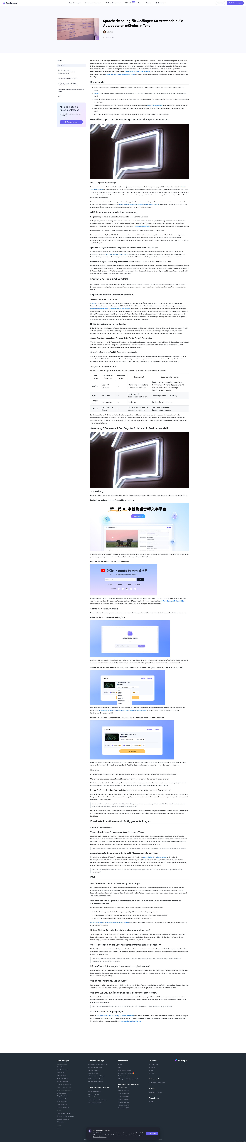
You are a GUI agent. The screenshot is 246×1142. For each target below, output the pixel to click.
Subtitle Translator (62, 1104)
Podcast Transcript (93, 1073)
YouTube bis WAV (123, 1096)
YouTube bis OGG (123, 1108)
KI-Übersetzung (61, 1093)
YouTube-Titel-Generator (95, 1067)
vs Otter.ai (152, 1067)
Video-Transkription (63, 1081)
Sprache (160, 3)
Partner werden (123, 1076)
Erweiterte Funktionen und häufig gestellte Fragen (71, 90)
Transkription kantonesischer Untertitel (137, 71)
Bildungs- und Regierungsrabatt (128, 1079)
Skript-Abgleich (61, 1075)
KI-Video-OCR (61, 1073)
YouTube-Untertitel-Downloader (97, 1064)
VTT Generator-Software (95, 1079)
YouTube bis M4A (123, 1093)
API (58, 1128)
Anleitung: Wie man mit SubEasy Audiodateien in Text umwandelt (67, 84)
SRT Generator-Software (95, 1082)
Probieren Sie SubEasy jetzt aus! (131, 1021)
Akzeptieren (152, 1133)
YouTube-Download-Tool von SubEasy (173, 601)
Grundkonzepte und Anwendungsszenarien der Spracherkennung (66, 71)
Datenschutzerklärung (99, 1137)
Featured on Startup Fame (157, 1082)
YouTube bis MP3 (123, 1091)
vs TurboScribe (153, 1064)
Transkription (61, 1067)
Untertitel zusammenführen (96, 1076)
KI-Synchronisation (62, 1096)
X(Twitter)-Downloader (95, 1097)
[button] (161, 3)
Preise (148, 3)
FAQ (59, 96)
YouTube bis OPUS (124, 1105)
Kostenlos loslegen (235, 3)
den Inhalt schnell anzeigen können (117, 254)
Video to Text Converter (64, 1087)
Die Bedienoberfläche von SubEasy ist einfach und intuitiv (115, 1016)
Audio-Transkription (63, 1078)
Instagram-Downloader (95, 1103)
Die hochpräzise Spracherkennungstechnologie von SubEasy (109, 922)
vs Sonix (151, 1073)
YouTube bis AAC (123, 1099)
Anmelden (220, 3)
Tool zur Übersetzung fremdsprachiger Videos (120, 74)
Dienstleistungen (74, 3)
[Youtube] (152, 1102)
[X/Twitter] (149, 1102)
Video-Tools (129, 2)
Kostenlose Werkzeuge (93, 3)
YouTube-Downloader (113, 3)
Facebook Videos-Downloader (97, 1100)
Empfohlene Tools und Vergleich (67, 78)
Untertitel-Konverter (94, 1070)
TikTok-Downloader (93, 1094)
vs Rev (151, 1070)
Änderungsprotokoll (124, 1070)
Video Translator (62, 1099)
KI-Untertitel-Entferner (63, 1113)
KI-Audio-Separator (63, 1119)
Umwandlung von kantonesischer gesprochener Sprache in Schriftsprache (122, 710)
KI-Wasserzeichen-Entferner (65, 1116)
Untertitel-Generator (63, 1070)
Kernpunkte (61, 65)
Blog (139, 3)
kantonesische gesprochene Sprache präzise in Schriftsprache (139, 204)
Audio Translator (62, 1102)
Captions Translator (63, 1107)
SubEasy (96, 93)
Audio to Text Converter (64, 1084)
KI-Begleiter (60, 1122)
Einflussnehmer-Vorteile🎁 (126, 1073)
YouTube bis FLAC (123, 1102)
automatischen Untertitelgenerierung (155, 857)
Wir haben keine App (155, 1092)
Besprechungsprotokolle (155, 105)
